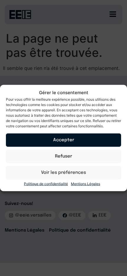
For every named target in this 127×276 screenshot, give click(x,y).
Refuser (63, 156)
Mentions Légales (85, 183)
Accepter (63, 140)
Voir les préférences (63, 172)
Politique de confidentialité (46, 183)
